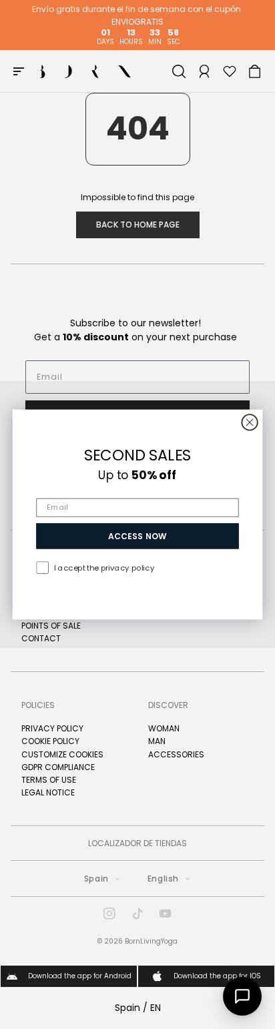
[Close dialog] (249, 422)
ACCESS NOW (137, 536)
